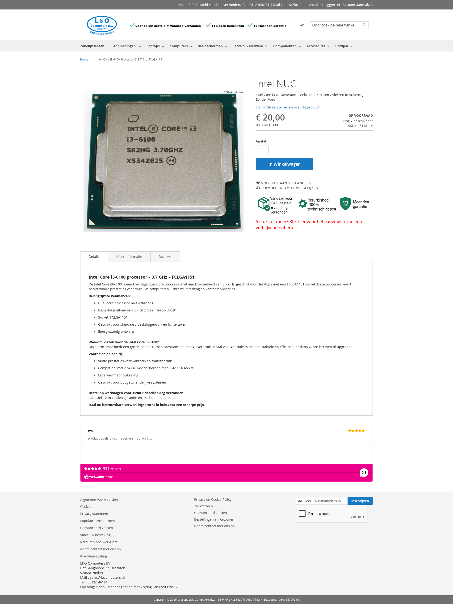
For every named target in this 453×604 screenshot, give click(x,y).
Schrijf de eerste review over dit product (287, 107)
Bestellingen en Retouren (214, 519)
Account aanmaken (358, 4)
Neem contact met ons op (100, 549)
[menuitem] (125, 46)
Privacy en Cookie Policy (212, 499)
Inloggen (328, 4)
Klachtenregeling (93, 556)
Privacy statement (94, 513)
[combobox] (339, 25)
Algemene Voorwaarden (99, 499)
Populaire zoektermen (97, 520)
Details (94, 256)
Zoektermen (203, 506)
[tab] (94, 256)
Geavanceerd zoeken (96, 528)
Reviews (165, 256)
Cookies (86, 506)
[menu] (227, 46)
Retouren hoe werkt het (98, 542)
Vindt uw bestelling (95, 535)
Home (84, 59)
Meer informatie (129, 256)
